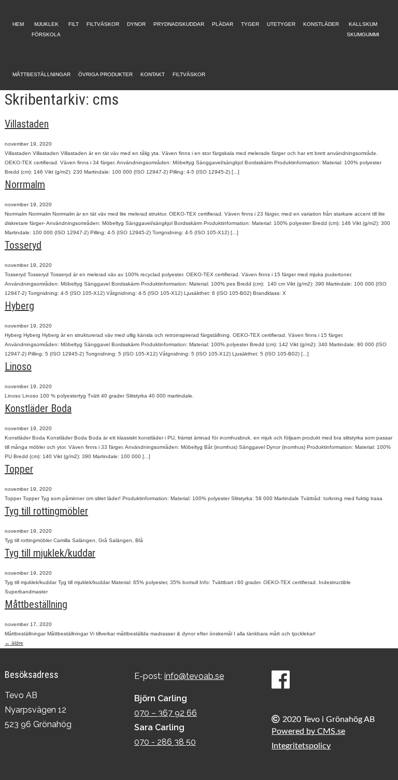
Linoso (18, 366)
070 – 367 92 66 (165, 713)
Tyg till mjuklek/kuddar (50, 553)
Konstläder (321, 24)
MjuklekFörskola (46, 29)
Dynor (136, 24)
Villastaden (27, 124)
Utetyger (281, 24)
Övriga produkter (105, 74)
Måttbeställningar (41, 74)
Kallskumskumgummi (363, 29)
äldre (14, 643)
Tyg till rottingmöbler (46, 511)
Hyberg (19, 306)
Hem (18, 24)
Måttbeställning (36, 604)
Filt (73, 24)
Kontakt (152, 74)
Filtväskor (103, 24)
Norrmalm (25, 184)
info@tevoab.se (194, 676)
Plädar (222, 24)
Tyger (250, 24)
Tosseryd (23, 245)
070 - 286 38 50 (165, 742)
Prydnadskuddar (178, 24)
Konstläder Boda (38, 408)
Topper (19, 469)
